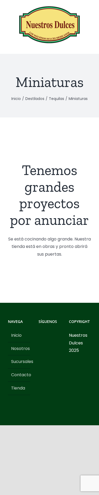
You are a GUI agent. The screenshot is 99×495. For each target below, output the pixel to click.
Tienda (18, 388)
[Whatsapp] (40, 345)
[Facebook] (40, 335)
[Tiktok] (54, 335)
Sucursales (19, 361)
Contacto (19, 375)
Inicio (16, 335)
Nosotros (19, 348)
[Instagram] (47, 335)
